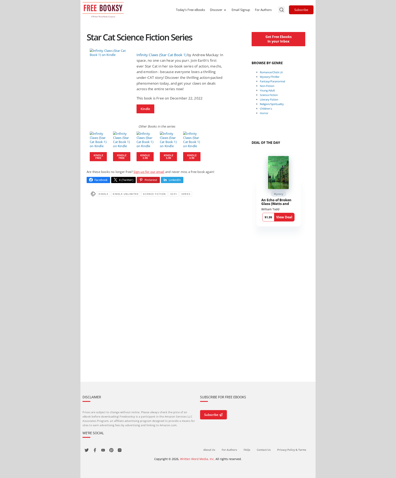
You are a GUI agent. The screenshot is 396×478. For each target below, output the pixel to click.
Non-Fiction (267, 86)
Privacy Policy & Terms (291, 450)
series (186, 193)
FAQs (247, 450)
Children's (266, 108)
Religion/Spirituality (272, 104)
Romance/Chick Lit (271, 72)
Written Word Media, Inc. (197, 459)
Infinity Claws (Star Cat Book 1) (161, 54)
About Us (209, 450)
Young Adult (267, 90)
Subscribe (301, 10)
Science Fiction (154, 193)
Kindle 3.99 (145, 156)
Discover (216, 10)
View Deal (284, 217)
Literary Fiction (269, 99)
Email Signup (241, 10)
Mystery (278, 194)
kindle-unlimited (125, 193)
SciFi (173, 193)
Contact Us (264, 450)
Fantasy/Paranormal (272, 81)
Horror (264, 113)
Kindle (145, 109)
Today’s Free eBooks (190, 10)
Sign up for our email (148, 172)
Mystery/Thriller (269, 77)
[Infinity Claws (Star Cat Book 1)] (110, 53)
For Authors (263, 10)
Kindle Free (98, 156)
